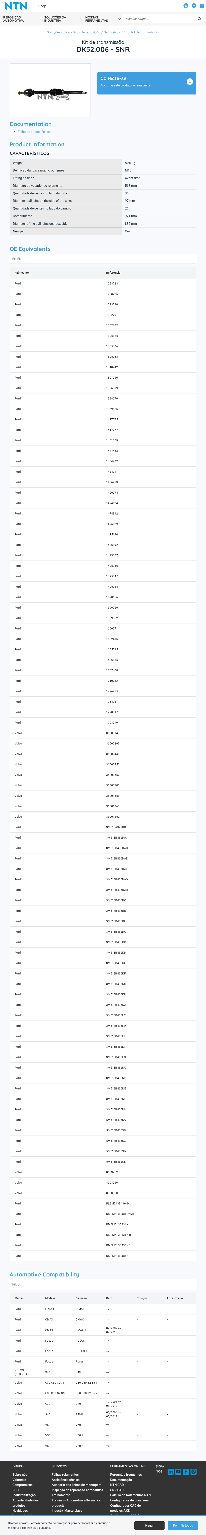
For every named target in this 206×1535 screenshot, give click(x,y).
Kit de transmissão (145, 32)
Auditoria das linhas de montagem (76, 1485)
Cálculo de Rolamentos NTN (130, 1495)
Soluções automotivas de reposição (73, 32)
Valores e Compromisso (22, 1482)
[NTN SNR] (16, 6)
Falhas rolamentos (65, 1474)
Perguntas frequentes (126, 1474)
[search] (199, 19)
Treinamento (61, 1495)
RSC (15, 1490)
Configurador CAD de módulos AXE (125, 1508)
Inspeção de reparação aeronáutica (77, 1490)
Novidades (20, 1510)
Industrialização (24, 1495)
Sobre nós (19, 1474)
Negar (149, 1525)
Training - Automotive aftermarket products (76, 1502)
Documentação (121, 1480)
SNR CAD (117, 1490)
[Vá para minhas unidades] (194, 6)
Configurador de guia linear (130, 1500)
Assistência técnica (66, 1480)
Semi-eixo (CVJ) (116, 32)
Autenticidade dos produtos (25, 1502)
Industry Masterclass (67, 1510)
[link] (185, 6)
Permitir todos (183, 1525)
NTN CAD (117, 1485)
